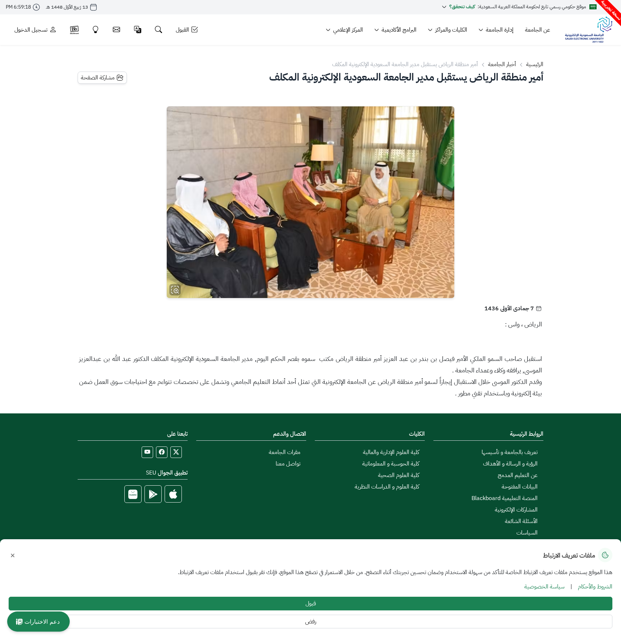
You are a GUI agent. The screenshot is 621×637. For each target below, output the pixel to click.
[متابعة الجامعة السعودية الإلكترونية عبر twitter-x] (176, 452)
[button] (38, 621)
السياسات (527, 532)
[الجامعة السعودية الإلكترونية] (588, 29)
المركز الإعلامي (348, 30)
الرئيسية (534, 64)
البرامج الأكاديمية (399, 30)
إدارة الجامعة (500, 30)
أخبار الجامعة (502, 64)
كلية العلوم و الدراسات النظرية (387, 486)
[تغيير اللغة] (138, 29)
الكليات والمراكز (451, 30)
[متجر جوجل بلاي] (153, 494)
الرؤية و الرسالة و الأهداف (510, 463)
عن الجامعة (537, 30)
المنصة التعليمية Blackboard (505, 498)
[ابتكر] (96, 29)
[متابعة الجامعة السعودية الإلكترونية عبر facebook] (161, 452)
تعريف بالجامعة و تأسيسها (510, 452)
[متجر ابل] (173, 494)
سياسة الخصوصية (544, 586)
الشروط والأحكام (595, 586)
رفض (310, 621)
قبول (310, 603)
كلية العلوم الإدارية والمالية (391, 452)
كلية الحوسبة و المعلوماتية (390, 463)
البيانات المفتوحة (520, 486)
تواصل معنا (288, 463)
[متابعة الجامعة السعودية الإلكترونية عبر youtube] (147, 452)
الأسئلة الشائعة (521, 521)
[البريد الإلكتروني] (116, 29)
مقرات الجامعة (284, 452)
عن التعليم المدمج (518, 475)
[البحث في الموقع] (159, 29)
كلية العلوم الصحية (398, 475)
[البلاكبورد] (74, 29)
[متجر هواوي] (133, 494)
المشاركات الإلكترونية (516, 509)
